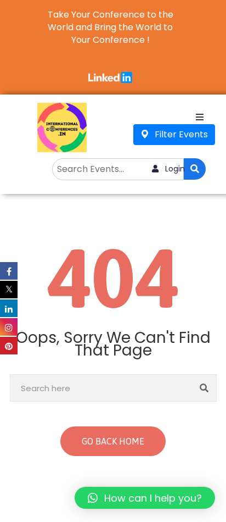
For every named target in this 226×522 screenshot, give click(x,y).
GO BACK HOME (113, 441)
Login (174, 168)
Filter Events (180, 134)
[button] (145, 498)
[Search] (204, 388)
